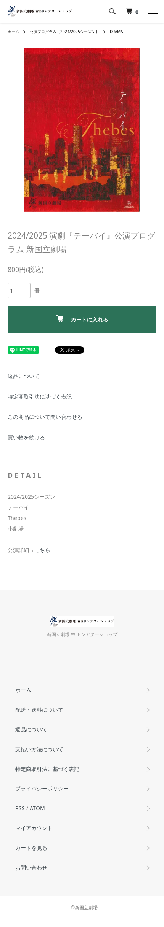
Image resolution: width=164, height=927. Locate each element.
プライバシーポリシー (42, 788)
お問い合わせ (31, 867)
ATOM (37, 808)
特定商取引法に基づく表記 (40, 396)
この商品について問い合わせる (45, 416)
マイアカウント (34, 828)
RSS (20, 808)
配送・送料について (39, 709)
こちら (42, 549)
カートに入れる (89, 319)
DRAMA (116, 31)
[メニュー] (152, 11)
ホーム (13, 31)
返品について (24, 376)
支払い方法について (39, 749)
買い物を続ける (26, 437)
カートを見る (31, 847)
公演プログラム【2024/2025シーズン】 (64, 31)
